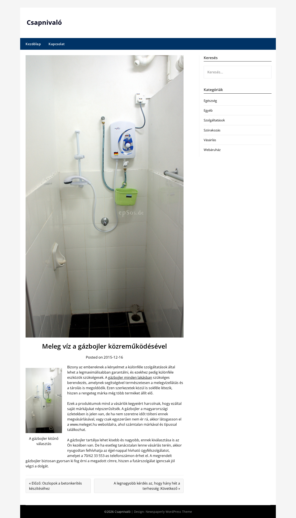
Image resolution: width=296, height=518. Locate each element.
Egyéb (208, 110)
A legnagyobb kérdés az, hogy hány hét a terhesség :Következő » (147, 486)
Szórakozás (212, 130)
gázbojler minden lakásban (130, 377)
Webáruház (212, 149)
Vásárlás (210, 140)
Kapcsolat (57, 44)
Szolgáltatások (214, 120)
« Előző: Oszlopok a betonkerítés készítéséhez (55, 486)
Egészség (210, 100)
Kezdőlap (33, 44)
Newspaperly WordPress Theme (169, 512)
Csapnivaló (44, 22)
